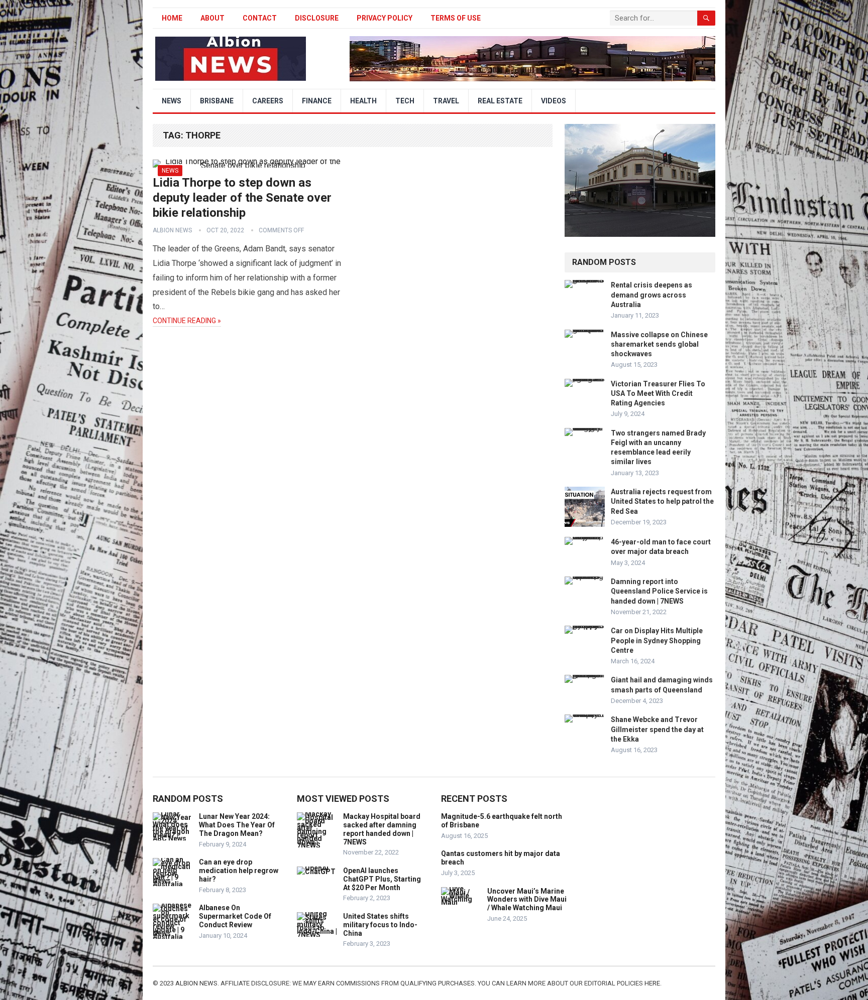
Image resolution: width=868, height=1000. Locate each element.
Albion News (172, 230)
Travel (446, 101)
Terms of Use (455, 18)
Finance (317, 101)
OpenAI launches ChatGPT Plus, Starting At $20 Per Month (382, 879)
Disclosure (317, 18)
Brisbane (217, 101)
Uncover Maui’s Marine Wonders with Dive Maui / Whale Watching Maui (527, 899)
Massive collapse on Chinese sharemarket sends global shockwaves (659, 344)
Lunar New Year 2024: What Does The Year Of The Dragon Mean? (237, 824)
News (171, 101)
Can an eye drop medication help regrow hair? (238, 870)
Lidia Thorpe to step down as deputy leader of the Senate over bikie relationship (242, 198)
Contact (260, 18)
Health (363, 101)
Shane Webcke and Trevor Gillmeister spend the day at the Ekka (657, 729)
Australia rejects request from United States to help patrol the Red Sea (662, 501)
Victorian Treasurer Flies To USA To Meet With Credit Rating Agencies (658, 393)
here (652, 983)
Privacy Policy (384, 18)
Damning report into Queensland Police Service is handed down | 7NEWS (659, 591)
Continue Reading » (187, 321)
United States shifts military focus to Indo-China (380, 924)
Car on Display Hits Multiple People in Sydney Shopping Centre (657, 640)
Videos (553, 101)
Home (172, 18)
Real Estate (500, 101)
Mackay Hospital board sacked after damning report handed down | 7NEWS (381, 828)
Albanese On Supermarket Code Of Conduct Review (235, 916)
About (212, 18)
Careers (267, 101)
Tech (404, 101)
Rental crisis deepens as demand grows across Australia (651, 294)
